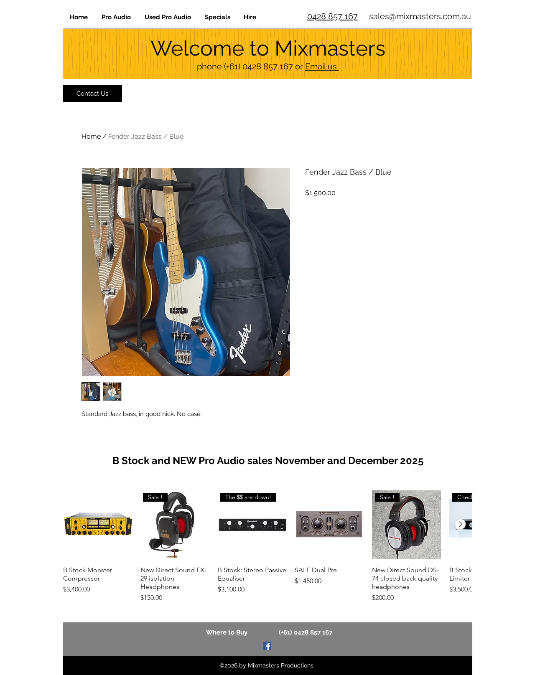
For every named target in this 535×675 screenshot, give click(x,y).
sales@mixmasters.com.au (420, 16)
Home (91, 136)
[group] (267, 546)
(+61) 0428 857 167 (258, 66)
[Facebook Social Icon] (267, 646)
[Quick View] (97, 524)
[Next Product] (461, 524)
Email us (322, 66)
